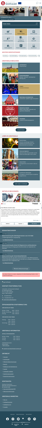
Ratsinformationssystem (8, 374)
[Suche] (37, 3)
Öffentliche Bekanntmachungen (21, 268)
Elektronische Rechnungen (8, 391)
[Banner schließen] (40, 203)
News (38, 417)
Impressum (12, 414)
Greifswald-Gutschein (7, 402)
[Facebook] (7, 419)
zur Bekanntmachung (8, 239)
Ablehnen (8, 223)
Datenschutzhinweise (20, 414)
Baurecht (5, 364)
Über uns (5, 399)
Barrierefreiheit (29, 414)
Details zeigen (36, 220)
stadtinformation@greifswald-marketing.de (12, 348)
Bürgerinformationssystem (8, 376)
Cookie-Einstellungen (7, 275)
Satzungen (5, 357)
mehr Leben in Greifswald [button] (21, 183)
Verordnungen (6, 359)
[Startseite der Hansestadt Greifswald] (9, 3)
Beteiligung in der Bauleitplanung (10, 366)
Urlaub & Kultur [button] (21, 130)
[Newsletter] (29, 419)
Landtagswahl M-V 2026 (6, 17)
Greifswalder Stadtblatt (8, 371)
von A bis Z (5, 55)
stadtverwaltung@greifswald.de (9, 299)
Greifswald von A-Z (7, 404)
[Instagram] (13, 419)
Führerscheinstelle (32, 55)
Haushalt (5, 369)
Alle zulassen (34, 223)
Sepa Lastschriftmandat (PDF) (9, 389)
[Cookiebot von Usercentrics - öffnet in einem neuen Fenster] (33, 204)
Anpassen (20, 223)
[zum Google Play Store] (16, 425)
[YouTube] (18, 419)
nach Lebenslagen (13, 55)
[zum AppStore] (26, 425)
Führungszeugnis (22, 55)
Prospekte (5, 407)
